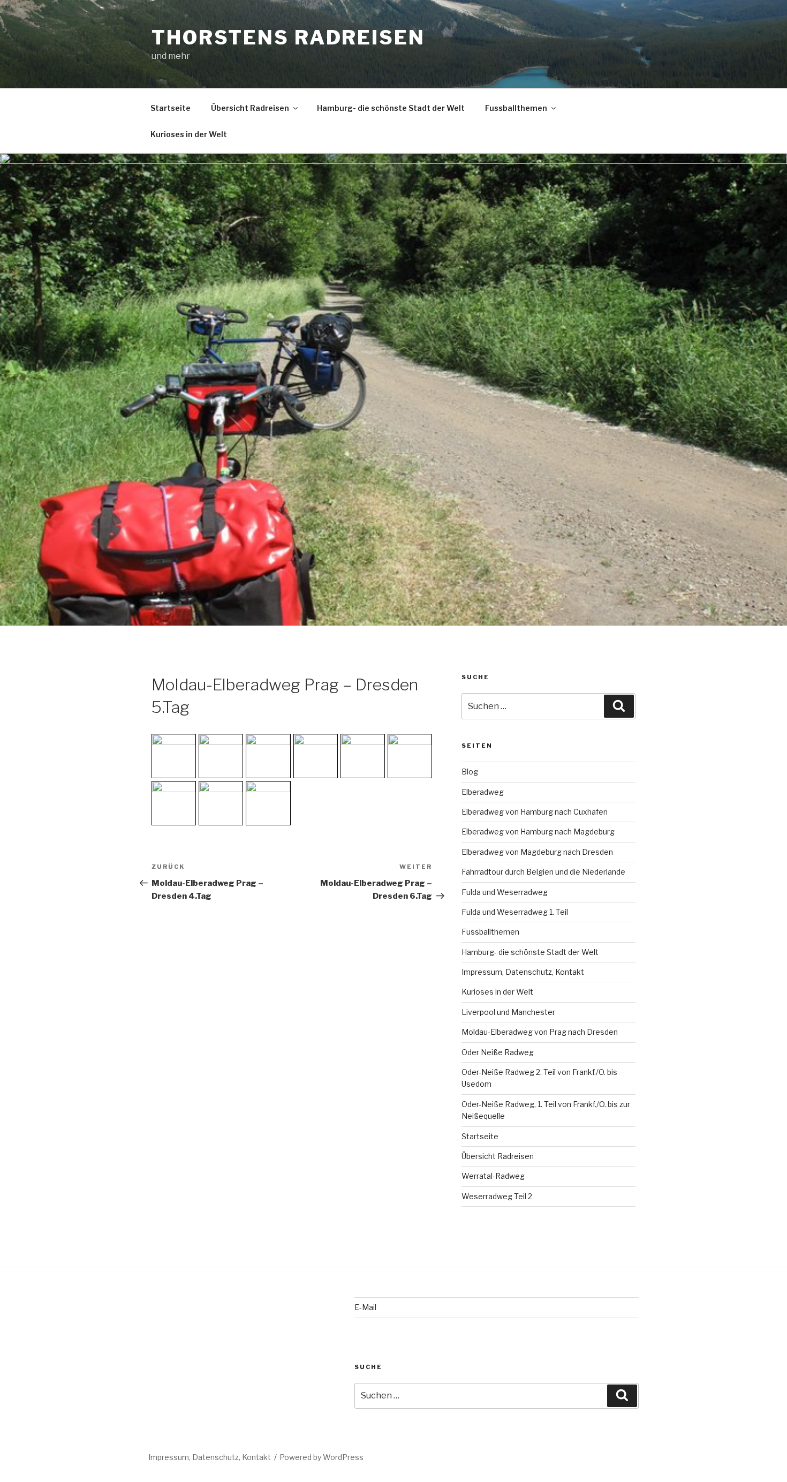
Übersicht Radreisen (250, 107)
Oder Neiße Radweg (497, 1052)
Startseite (170, 107)
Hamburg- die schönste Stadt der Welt (391, 107)
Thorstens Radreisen (288, 37)
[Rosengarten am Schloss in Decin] (174, 803)
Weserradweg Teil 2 (496, 1196)
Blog (469, 771)
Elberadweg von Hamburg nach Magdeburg (538, 831)
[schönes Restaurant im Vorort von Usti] (315, 756)
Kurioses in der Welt (188, 134)
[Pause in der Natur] (174, 756)
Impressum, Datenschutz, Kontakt (522, 971)
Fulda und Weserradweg (504, 892)
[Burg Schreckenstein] (268, 756)
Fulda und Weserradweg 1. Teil (514, 911)
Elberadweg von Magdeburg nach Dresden (537, 851)
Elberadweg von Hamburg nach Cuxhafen (534, 811)
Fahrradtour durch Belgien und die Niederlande (543, 871)
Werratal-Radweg (493, 1175)
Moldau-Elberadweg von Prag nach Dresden (539, 1031)
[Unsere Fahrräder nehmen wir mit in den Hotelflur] (268, 803)
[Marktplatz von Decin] (410, 756)
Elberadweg (482, 791)
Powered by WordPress (321, 1457)
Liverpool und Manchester (508, 1012)
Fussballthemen (516, 107)
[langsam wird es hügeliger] (362, 756)
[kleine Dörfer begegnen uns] (221, 756)
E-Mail (365, 1307)
